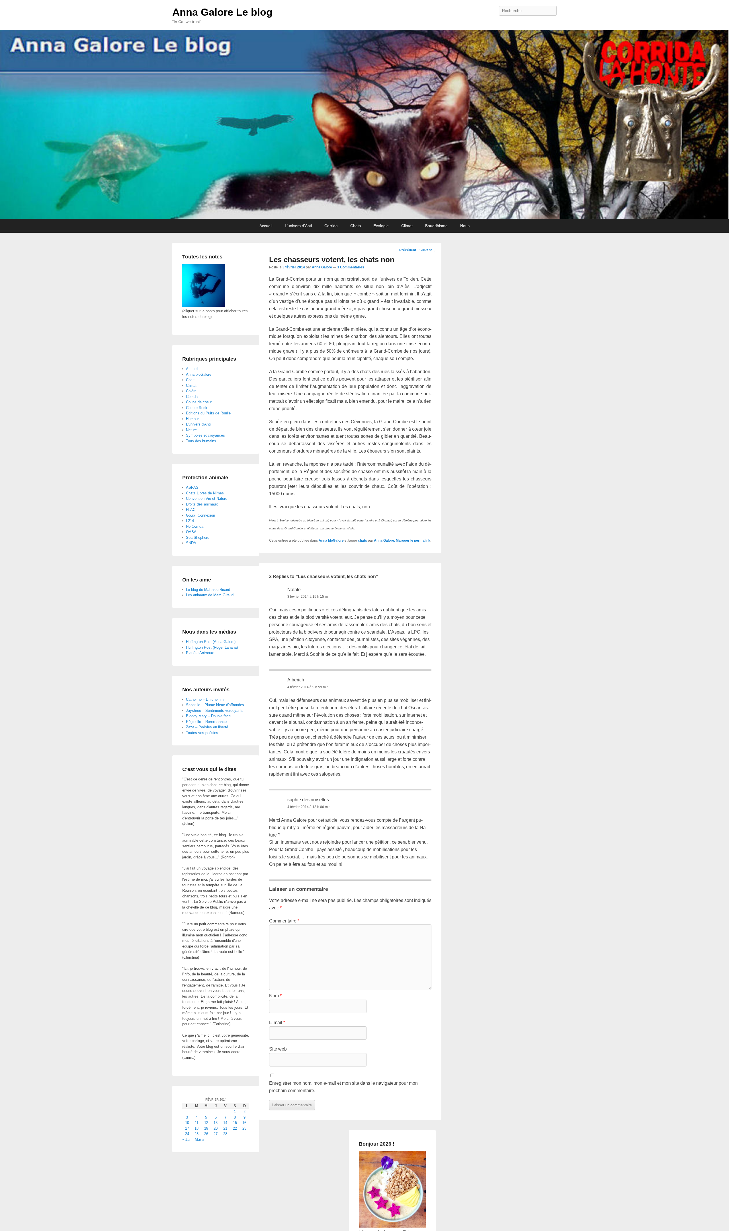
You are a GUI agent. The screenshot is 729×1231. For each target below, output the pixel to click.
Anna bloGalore (331, 540)
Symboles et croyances (205, 435)
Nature (191, 430)
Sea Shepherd (197, 537)
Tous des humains (201, 441)
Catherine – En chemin (205, 699)
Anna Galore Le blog (222, 12)
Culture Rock (196, 408)
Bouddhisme (436, 225)
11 (196, 1123)
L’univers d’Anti (298, 225)
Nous (465, 225)
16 (244, 1123)
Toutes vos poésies (202, 733)
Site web (278, 1049)
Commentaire (284, 920)
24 (187, 1134)
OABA (191, 532)
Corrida (331, 225)
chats (362, 540)
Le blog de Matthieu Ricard (208, 589)
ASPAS (192, 487)
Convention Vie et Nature (206, 498)
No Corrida (194, 526)
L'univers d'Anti (198, 424)
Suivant (427, 250)
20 (216, 1128)
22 (235, 1128)
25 (196, 1134)
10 (187, 1123)
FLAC (190, 509)
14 (225, 1123)
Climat (407, 225)
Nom (275, 995)
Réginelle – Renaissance (206, 722)
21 (225, 1128)
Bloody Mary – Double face (208, 716)
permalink (422, 540)
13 (216, 1123)
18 (196, 1128)
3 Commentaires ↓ (352, 267)
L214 (190, 521)
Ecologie (381, 225)
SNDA (191, 543)
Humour (192, 419)
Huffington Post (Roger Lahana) (212, 647)
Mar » (199, 1139)
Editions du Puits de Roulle (208, 413)
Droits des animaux (202, 504)
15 (235, 1123)
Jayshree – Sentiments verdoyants (214, 710)
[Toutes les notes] (203, 305)
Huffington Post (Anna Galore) (211, 642)
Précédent (405, 250)
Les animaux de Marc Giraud (210, 595)
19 (206, 1128)
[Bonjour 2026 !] (392, 1226)
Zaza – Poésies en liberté (207, 727)
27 (216, 1134)
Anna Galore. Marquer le (394, 540)
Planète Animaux (200, 653)
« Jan (186, 1139)
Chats (355, 225)
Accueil (265, 225)
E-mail (277, 1022)
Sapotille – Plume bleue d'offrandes (215, 705)
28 (225, 1134)
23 (244, 1128)
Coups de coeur (199, 402)
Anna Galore (322, 267)
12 (206, 1123)
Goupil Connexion (200, 515)
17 (187, 1128)
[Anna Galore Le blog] (364, 124)
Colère (191, 391)
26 (206, 1134)
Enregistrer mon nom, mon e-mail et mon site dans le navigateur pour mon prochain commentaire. (343, 1087)
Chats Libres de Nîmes (205, 493)
